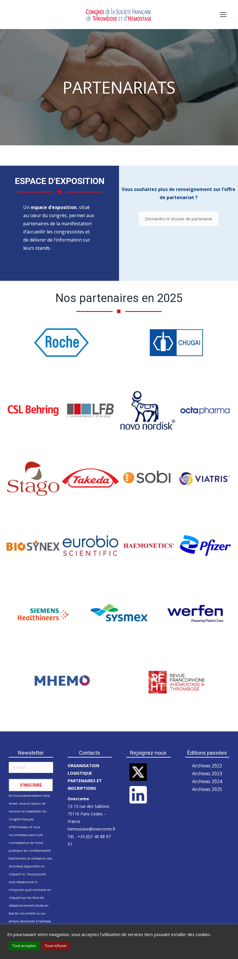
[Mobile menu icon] (223, 14)
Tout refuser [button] (56, 945)
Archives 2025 (207, 789)
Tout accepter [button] (24, 945)
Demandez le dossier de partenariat (178, 219)
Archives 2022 (207, 765)
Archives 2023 (207, 773)
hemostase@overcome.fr (92, 829)
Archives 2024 (207, 781)
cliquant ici (17, 874)
